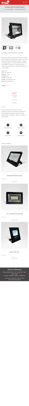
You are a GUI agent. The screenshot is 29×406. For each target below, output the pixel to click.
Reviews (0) (14, 102)
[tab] (14, 93)
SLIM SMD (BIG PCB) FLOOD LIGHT (14, 175)
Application (14, 99)
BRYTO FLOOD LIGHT (14, 252)
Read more (14, 181)
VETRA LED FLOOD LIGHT (20, 9)
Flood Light (8, 85)
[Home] (3, 9)
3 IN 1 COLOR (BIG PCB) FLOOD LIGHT (14, 214)
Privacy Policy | (8, 278)
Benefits (14, 93)
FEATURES (14, 96)
